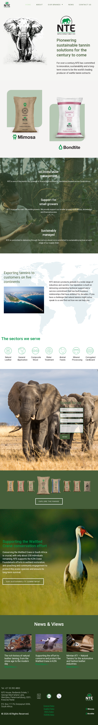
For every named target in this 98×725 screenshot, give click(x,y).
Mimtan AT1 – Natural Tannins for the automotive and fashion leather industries (79, 659)
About (39, 5)
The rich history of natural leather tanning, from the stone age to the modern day (17, 659)
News (71, 5)
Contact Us (85, 5)
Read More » (10, 667)
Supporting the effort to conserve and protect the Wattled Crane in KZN (48, 658)
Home (28, 5)
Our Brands (54, 5)
